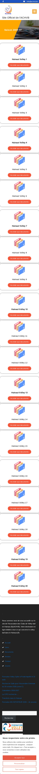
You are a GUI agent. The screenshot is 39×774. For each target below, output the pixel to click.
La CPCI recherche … (10, 694)
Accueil (7, 643)
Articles (8, 657)
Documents (9, 652)
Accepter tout (20, 758)
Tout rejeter (19, 769)
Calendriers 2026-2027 (10, 690)
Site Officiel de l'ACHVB (15, 17)
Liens (7, 647)
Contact (8, 661)
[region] (19, 754)
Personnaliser (19, 763)
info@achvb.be (32, 1)
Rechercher (9, 718)
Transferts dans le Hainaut (12, 698)
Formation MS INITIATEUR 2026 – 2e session (19, 702)
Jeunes (7, 666)
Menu (34, 11)
